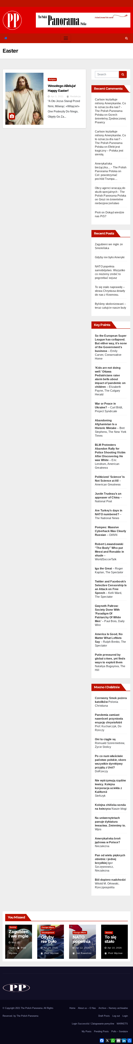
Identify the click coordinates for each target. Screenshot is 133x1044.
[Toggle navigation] (66, 38)
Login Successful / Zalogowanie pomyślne (93, 1023)
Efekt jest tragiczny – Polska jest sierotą (109, 150)
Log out (116, 1016)
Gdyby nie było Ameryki (110, 257)
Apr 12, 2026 (83, 948)
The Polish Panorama (27, 1016)
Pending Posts (101, 1031)
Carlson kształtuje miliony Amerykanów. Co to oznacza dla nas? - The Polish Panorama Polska (110, 107)
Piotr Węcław (51, 953)
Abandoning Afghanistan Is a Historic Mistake (106, 424)
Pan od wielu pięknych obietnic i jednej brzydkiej (110, 859)
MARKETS (122, 1023)
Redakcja (75, 96)
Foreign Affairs (48, 927)
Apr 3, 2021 (57, 96)
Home (72, 1008)
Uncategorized (48, 933)
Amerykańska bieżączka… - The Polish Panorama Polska (111, 167)
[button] (126, 38)
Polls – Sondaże (119, 1031)
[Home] (6, 38)
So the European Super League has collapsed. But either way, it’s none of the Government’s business (111, 343)
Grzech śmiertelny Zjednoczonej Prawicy (110, 118)
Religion (52, 79)
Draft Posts (104, 1016)
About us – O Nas (87, 1008)
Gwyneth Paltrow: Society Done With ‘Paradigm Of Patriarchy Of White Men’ (108, 613)
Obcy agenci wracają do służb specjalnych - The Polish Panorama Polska (110, 192)
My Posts (86, 1031)
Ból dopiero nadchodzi (110, 879)
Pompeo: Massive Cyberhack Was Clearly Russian (110, 531)
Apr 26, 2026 (51, 948)
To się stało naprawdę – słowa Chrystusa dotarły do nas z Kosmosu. (110, 291)
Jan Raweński (84, 953)
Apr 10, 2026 (115, 948)
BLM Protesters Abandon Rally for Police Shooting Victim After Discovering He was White (110, 452)
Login (125, 1016)
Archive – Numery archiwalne (113, 1008)
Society (13, 927)
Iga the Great (103, 568)
